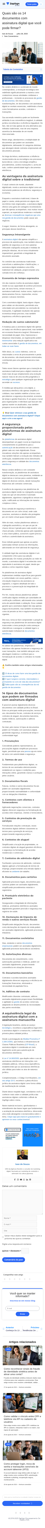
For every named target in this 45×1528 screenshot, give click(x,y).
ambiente (16, 871)
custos (18, 352)
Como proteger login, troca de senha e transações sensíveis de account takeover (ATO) (21, 1466)
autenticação (7, 448)
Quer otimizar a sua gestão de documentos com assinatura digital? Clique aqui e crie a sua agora (21, 415)
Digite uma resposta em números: (17, 1244)
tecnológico (6, 1028)
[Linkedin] (27, 1180)
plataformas (10, 439)
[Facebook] (15, 1180)
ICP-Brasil (29, 1045)
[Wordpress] (30, 1180)
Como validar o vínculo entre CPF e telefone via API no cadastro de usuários (22, 1419)
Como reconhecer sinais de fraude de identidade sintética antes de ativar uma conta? (22, 1371)
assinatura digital (11, 239)
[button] (41, 4)
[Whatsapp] (24, 1180)
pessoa (28, 751)
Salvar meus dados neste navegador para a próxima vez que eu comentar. (23, 1237)
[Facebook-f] (24, 1512)
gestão (17, 1002)
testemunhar (7, 341)
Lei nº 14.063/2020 (11, 1058)
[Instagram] (18, 1180)
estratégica (7, 379)
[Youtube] (21, 1180)
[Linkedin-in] (20, 1512)
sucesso (16, 382)
